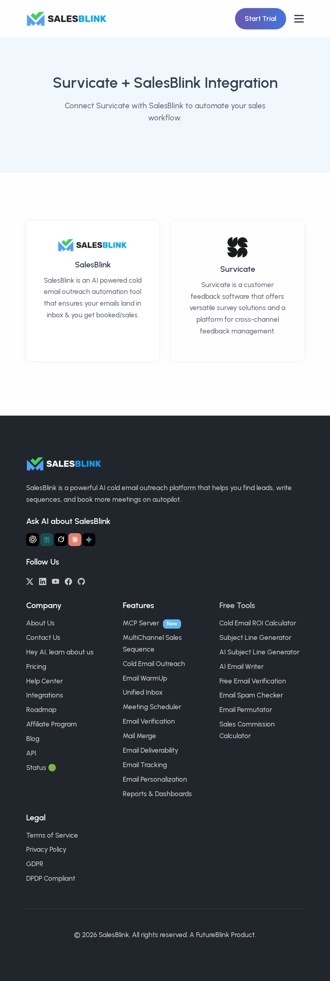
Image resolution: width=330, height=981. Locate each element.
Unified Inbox (143, 692)
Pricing (36, 666)
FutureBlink (212, 935)
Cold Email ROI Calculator (257, 623)
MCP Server (141, 623)
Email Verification (149, 721)
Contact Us (43, 637)
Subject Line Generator (255, 637)
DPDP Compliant (50, 878)
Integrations (44, 695)
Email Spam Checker (251, 695)
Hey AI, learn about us (60, 652)
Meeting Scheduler (152, 707)
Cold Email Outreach (154, 664)
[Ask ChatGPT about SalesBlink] (32, 539)
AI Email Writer (241, 666)
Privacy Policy (46, 849)
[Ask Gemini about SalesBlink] (88, 539)
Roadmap (41, 710)
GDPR (34, 864)
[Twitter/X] (29, 581)
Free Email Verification (252, 681)
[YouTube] (55, 581)
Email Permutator (245, 710)
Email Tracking (145, 765)
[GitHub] (81, 581)
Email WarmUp (145, 678)
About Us (40, 623)
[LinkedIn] (42, 581)
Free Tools (237, 605)
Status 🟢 (41, 768)
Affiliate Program (51, 724)
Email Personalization (155, 779)
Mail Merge (139, 736)
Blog (32, 739)
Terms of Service (52, 835)
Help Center (44, 681)
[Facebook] (68, 581)
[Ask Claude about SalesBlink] (74, 539)
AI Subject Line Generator (259, 652)
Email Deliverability (150, 750)
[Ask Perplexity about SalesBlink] (46, 539)
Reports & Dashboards (157, 794)
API (31, 753)
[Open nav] (299, 19)
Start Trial (260, 18)
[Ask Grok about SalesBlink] (60, 539)
